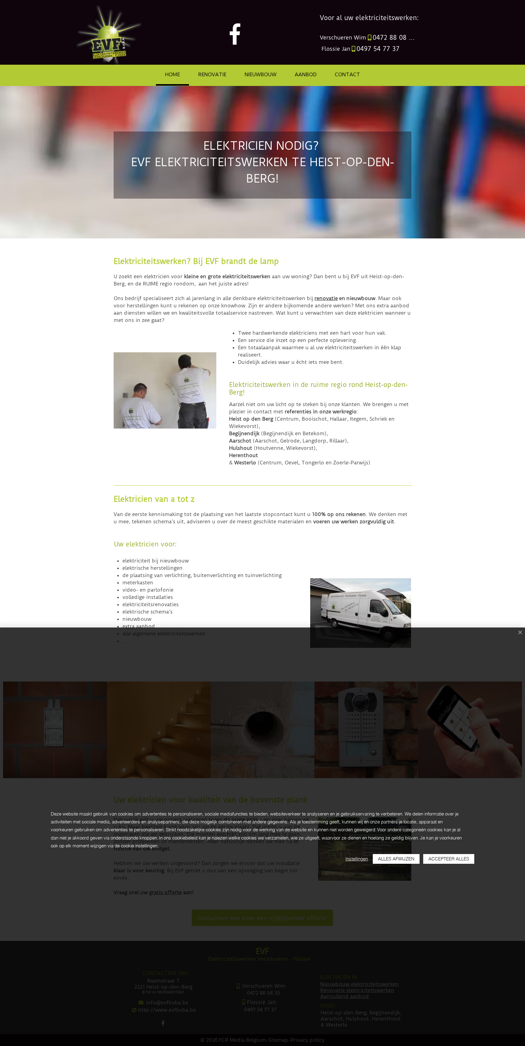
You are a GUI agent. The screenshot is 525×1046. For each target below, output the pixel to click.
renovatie (326, 298)
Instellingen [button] (356, 859)
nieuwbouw (360, 298)
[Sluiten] (520, 633)
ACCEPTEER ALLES (448, 859)
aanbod (399, 306)
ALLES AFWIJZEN (396, 859)
